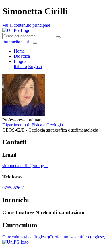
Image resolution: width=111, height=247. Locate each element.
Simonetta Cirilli (17, 41)
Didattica (22, 56)
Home (19, 51)
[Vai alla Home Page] (15, 242)
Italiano (20, 66)
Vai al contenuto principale (26, 25)
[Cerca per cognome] (58, 37)
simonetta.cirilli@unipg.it (25, 165)
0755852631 (13, 187)
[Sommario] (35, 43)
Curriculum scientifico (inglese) (77, 236)
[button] (20, 61)
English (35, 66)
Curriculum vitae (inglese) (25, 236)
